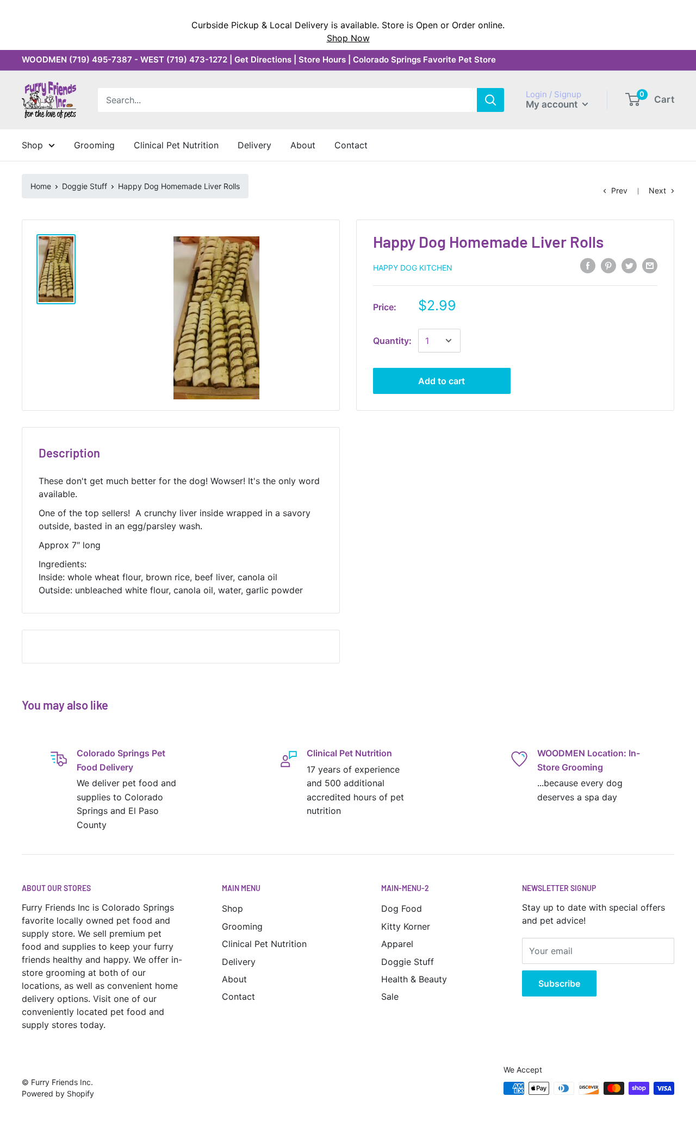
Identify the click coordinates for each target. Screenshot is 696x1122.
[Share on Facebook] (587, 265)
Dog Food (401, 908)
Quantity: (392, 340)
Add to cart (441, 380)
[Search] (490, 100)
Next (657, 190)
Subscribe (559, 983)
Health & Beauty (414, 979)
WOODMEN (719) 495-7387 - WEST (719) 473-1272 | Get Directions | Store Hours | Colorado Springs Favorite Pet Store (259, 59)
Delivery (239, 961)
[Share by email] (649, 265)
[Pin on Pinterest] (608, 265)
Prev (619, 190)
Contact (238, 996)
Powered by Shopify (58, 1093)
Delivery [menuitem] (254, 145)
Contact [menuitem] (351, 145)
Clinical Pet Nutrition (264, 943)
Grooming (242, 926)
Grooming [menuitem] (94, 145)
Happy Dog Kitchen (412, 267)
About (234, 979)
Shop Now (348, 38)
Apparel (397, 943)
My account (553, 103)
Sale (390, 996)
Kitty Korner (405, 926)
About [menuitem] (302, 145)
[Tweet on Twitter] (629, 265)
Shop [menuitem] (32, 145)
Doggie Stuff (84, 186)
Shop (232, 908)
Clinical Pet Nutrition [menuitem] (176, 145)
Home (40, 186)
